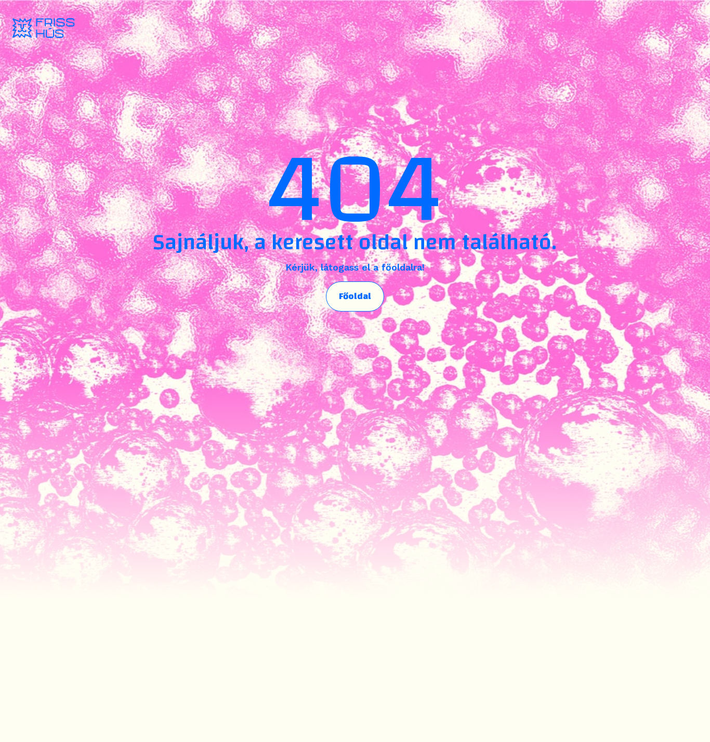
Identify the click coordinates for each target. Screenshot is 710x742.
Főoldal (355, 296)
